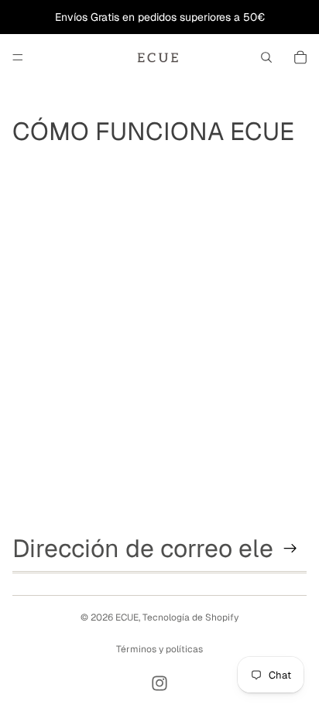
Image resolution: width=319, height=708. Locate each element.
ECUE (127, 617)
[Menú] (18, 57)
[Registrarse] (290, 548)
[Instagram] (159, 683)
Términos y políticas (159, 649)
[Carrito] (300, 57)
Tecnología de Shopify (190, 617)
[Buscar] (266, 57)
